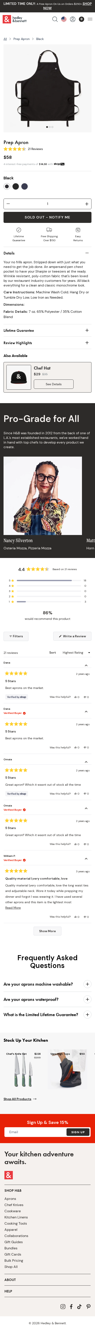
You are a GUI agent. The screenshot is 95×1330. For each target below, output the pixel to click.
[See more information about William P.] (86, 859)
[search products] (55, 19)
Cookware (12, 1211)
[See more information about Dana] (86, 666)
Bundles (10, 1248)
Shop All (11, 1266)
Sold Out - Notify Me (47, 217)
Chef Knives (13, 1205)
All (5, 39)
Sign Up (78, 1132)
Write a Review (76, 637)
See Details (54, 384)
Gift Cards (12, 1254)
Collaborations (16, 1235)
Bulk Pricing (13, 1260)
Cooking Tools (15, 1223)
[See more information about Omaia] (86, 762)
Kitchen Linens (16, 1217)
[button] (47, 580)
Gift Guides (13, 1242)
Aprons (10, 1198)
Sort (53, 653)
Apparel (10, 1229)
